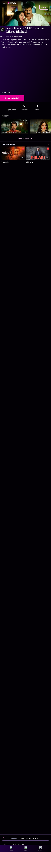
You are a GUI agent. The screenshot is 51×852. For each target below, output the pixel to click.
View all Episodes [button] (25, 138)
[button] (15, 127)
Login (43, 7)
